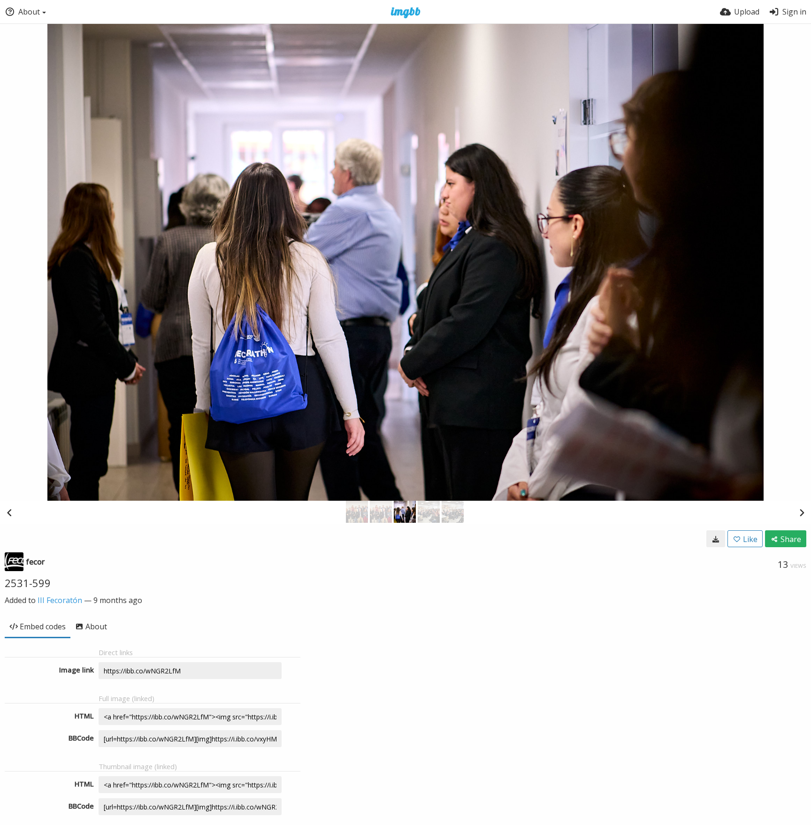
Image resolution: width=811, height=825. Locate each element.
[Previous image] (9, 512)
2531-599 (28, 583)
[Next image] (801, 512)
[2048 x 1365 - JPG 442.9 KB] (715, 538)
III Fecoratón (60, 600)
